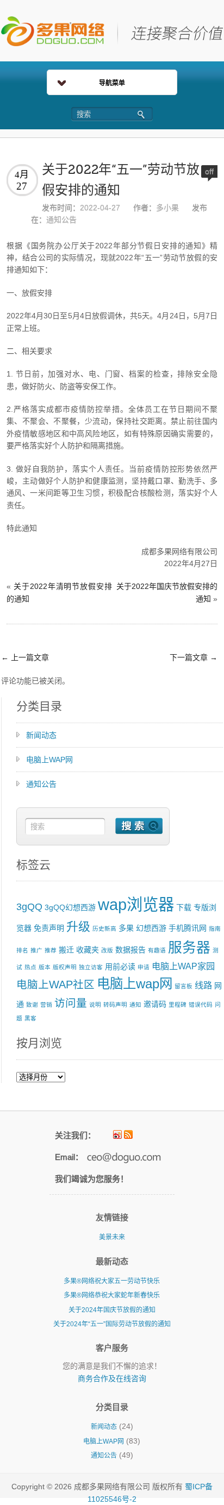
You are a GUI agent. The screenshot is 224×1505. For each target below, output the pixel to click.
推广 (36, 950)
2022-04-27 (100, 207)
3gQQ (29, 906)
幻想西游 (151, 928)
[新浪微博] (117, 1134)
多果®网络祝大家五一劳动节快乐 (112, 1281)
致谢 (32, 1004)
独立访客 (91, 967)
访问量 (70, 1003)
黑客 (30, 1018)
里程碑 (177, 1004)
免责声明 (49, 928)
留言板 (183, 986)
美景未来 (112, 1237)
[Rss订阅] (128, 1134)
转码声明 (115, 1004)
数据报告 (130, 949)
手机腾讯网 (188, 928)
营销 (46, 1004)
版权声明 (65, 967)
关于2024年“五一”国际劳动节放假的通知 (112, 1324)
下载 (183, 907)
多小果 (167, 207)
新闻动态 (41, 735)
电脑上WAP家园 (183, 966)
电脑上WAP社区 (55, 984)
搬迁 (66, 949)
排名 (22, 950)
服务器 (189, 947)
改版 (107, 950)
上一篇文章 (25, 657)
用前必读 (120, 966)
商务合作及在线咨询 (112, 1378)
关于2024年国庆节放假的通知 (112, 1310)
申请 (144, 967)
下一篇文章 (193, 657)
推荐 (51, 950)
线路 (203, 985)
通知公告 (61, 219)
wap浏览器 (136, 904)
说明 (95, 1004)
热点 (30, 967)
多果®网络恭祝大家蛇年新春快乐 (112, 1295)
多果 (126, 928)
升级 (78, 926)
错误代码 (201, 1004)
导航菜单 (112, 83)
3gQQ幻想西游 (70, 907)
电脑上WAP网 (49, 759)
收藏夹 (87, 949)
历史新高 (104, 928)
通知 (135, 1004)
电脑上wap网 (134, 983)
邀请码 (155, 1004)
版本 (45, 967)
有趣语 (157, 950)
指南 (215, 928)
